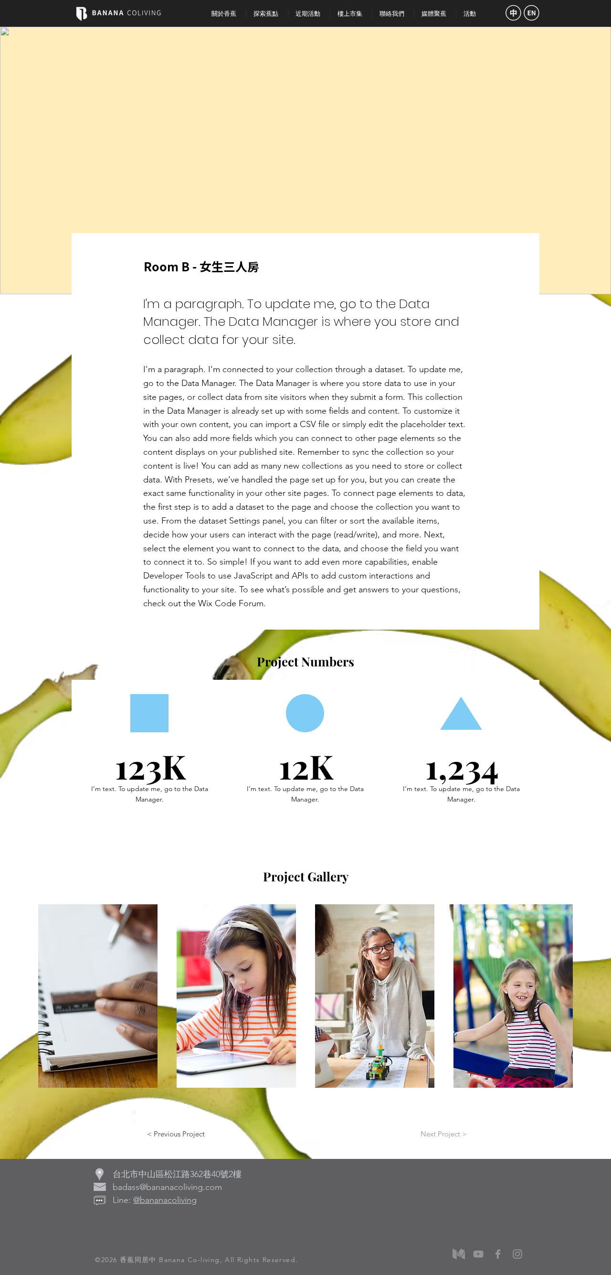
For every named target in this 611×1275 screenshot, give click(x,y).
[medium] (459, 1254)
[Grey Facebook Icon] (498, 1254)
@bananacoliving (165, 1200)
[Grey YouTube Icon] (478, 1254)
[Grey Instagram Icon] (517, 1254)
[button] (98, 996)
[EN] (531, 12)
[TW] (513, 12)
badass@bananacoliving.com (167, 1187)
